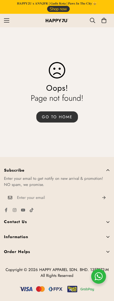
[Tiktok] (31, 210)
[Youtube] (23, 210)
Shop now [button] (58, 9)
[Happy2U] (57, 20)
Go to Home (57, 117)
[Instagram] (14, 210)
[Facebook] (6, 210)
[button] (104, 20)
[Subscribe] (104, 197)
